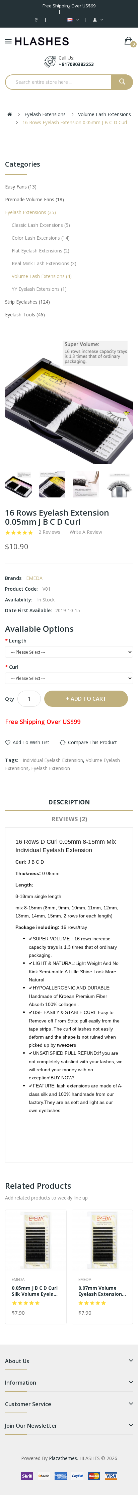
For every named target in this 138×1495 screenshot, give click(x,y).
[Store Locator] (37, 19)
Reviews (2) (69, 819)
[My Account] (98, 20)
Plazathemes (63, 1458)
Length (17, 640)
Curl (13, 666)
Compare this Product (92, 742)
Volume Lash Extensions (104, 114)
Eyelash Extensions (45, 114)
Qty (9, 698)
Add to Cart (89, 698)
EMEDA (34, 578)
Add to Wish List (31, 742)
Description (69, 802)
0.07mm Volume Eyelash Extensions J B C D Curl (101, 1291)
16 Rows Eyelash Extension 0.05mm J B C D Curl (74, 122)
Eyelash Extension (50, 768)
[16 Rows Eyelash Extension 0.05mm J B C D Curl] (18, 484)
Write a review (86, 532)
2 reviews (49, 532)
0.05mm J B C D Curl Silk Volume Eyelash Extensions (35, 1291)
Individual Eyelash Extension (53, 760)
